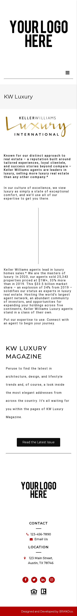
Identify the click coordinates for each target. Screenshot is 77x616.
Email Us (41, 539)
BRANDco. (66, 611)
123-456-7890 (40, 534)
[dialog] (68, 72)
